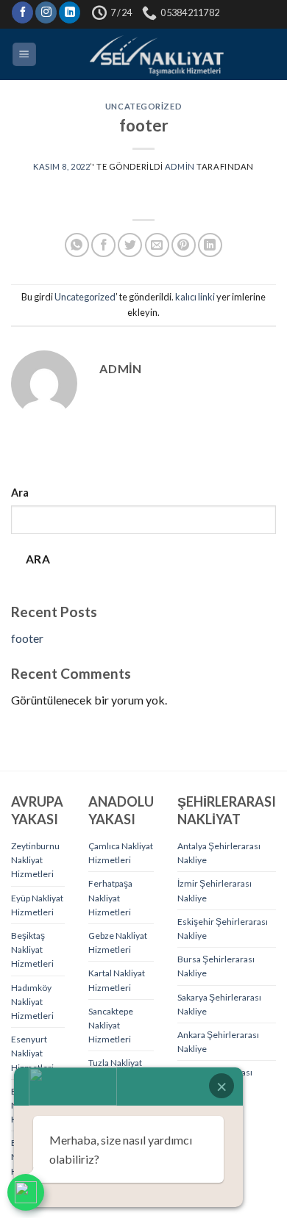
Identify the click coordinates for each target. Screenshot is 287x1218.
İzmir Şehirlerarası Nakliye (214, 890)
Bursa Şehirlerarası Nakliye (216, 966)
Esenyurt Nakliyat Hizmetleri (32, 1053)
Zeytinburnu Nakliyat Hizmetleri (35, 859)
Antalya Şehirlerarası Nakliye (219, 852)
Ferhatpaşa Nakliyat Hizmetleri (110, 897)
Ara (20, 492)
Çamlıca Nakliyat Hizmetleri (120, 852)
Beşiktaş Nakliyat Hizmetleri (32, 949)
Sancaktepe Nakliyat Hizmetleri (110, 1025)
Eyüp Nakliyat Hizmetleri (37, 905)
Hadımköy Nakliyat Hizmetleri (32, 1001)
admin (180, 166)
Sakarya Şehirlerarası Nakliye (219, 1004)
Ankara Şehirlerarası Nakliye (218, 1041)
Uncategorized (143, 106)
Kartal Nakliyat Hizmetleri (116, 979)
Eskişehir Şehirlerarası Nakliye (222, 928)
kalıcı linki (195, 297)
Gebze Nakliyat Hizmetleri (117, 942)
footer (27, 638)
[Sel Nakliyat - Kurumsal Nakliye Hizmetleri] (157, 54)
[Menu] (25, 55)
